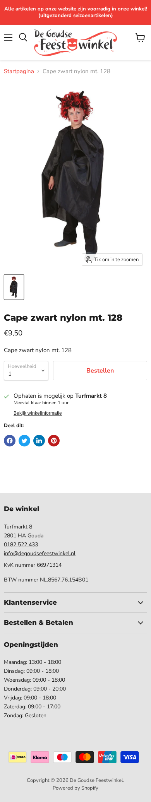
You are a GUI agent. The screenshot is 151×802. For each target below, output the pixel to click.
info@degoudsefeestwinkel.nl (40, 553)
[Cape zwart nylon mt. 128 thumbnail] (14, 287)
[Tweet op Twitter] (24, 440)
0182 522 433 (21, 544)
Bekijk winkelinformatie (38, 413)
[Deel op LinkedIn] (39, 440)
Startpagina (19, 71)
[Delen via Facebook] (9, 440)
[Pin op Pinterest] (54, 440)
